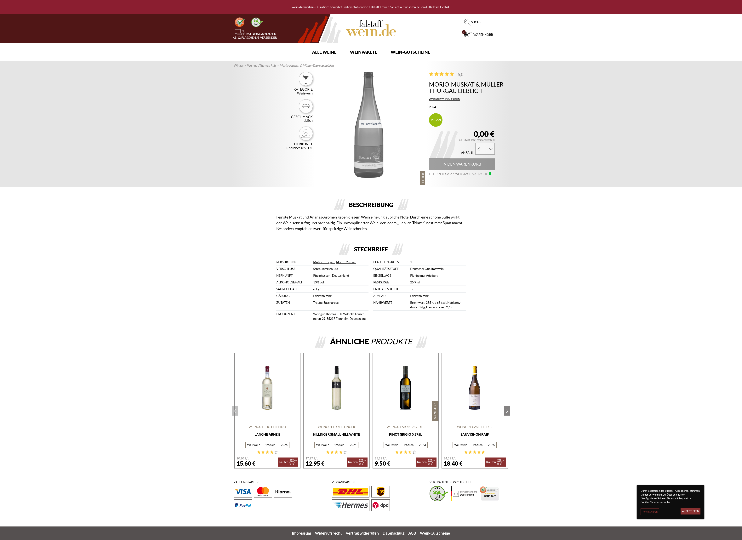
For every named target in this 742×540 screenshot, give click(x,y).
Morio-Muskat (346, 262)
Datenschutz (393, 533)
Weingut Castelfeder (474, 427)
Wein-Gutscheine (410, 52)
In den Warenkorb (461, 164)
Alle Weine (324, 52)
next (507, 411)
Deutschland (340, 275)
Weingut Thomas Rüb (261, 65)
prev (235, 411)
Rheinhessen (322, 275)
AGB (412, 533)
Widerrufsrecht (328, 533)
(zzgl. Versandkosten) (483, 140)
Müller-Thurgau (324, 262)
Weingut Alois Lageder (406, 427)
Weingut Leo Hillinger (336, 427)
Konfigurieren (650, 511)
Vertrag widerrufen (362, 533)
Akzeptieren (690, 511)
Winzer (238, 65)
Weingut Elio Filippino (267, 427)
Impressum (301, 533)
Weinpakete (363, 52)
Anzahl (467, 152)
